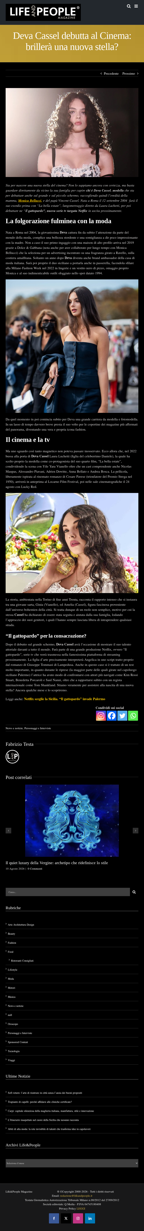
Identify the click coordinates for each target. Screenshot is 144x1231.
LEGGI (81, 1208)
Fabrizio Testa (20, 744)
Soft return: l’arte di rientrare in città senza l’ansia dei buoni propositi (45, 1093)
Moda (11, 978)
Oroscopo (13, 1024)
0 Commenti (35, 868)
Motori (11, 988)
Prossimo (128, 73)
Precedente (111, 73)
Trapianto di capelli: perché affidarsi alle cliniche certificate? (40, 1102)
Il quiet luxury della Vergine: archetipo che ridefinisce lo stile (57, 862)
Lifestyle (12, 969)
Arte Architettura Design (21, 924)
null (10, 1015)
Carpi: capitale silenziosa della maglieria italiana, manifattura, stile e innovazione (51, 1111)
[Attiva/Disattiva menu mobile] (136, 6)
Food (10, 952)
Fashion (12, 942)
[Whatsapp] (133, 716)
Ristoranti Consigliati (22, 960)
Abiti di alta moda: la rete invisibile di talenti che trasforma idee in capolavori (49, 1129)
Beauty (11, 933)
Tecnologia (14, 1051)
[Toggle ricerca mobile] (129, 6)
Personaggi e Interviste (37, 728)
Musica (11, 997)
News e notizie (14, 728)
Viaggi (11, 1060)
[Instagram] (101, 716)
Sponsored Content (18, 1042)
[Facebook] (112, 716)
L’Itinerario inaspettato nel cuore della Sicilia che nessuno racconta (43, 1120)
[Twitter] (122, 716)
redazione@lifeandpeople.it (76, 1195)
